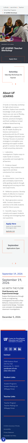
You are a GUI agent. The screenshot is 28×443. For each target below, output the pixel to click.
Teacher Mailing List (11, 405)
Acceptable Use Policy (10, 435)
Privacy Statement (9, 432)
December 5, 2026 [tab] (13, 316)
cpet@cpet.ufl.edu (10, 368)
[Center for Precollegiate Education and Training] (14, 340)
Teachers (21, 7)
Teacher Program (10, 403)
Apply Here (13, 59)
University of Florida (14, 426)
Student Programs (10, 384)
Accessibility (7, 429)
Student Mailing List (11, 386)
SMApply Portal (9, 389)
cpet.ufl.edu (13, 7)
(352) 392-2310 (9, 371)
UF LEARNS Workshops (10, 13)
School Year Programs (10, 10)
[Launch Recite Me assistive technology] (3, 439)
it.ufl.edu (6, 7)
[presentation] (15, 83)
